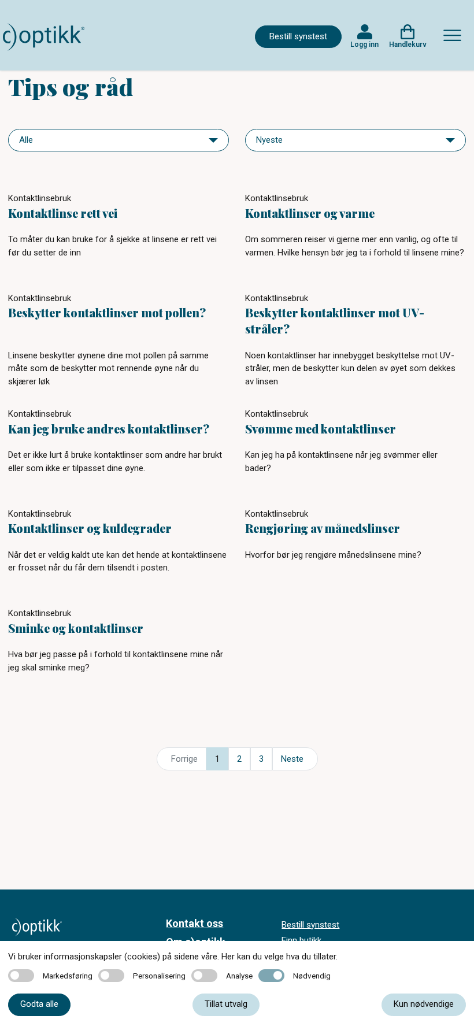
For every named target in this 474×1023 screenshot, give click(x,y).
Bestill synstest (298, 36)
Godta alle (39, 1004)
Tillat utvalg (226, 1004)
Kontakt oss (194, 923)
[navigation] (118, 140)
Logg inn (364, 44)
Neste (292, 759)
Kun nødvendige (424, 1004)
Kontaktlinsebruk (39, 198)
